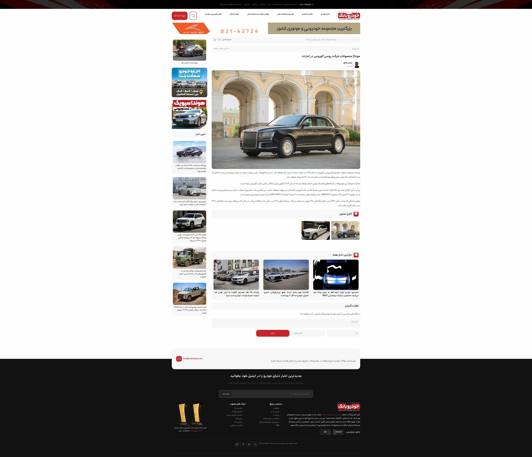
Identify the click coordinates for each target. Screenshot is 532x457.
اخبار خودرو (325, 14)
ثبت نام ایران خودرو (290, 4)
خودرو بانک (355, 39)
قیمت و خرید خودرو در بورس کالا (230, 4)
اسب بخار (326, 201)
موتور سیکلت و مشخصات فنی (258, 14)
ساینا (269, 4)
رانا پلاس (262, 4)
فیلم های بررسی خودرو (213, 14)
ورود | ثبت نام (179, 15)
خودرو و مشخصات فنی (285, 14)
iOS (325, 432)
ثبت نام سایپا (277, 4)
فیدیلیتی (247, 4)
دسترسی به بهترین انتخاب (331, 414)
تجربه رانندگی (234, 14)
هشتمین (199, 431)
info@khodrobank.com (192, 358)
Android (339, 432)
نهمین (192, 431)
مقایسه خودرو (307, 14)
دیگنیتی (254, 4)
